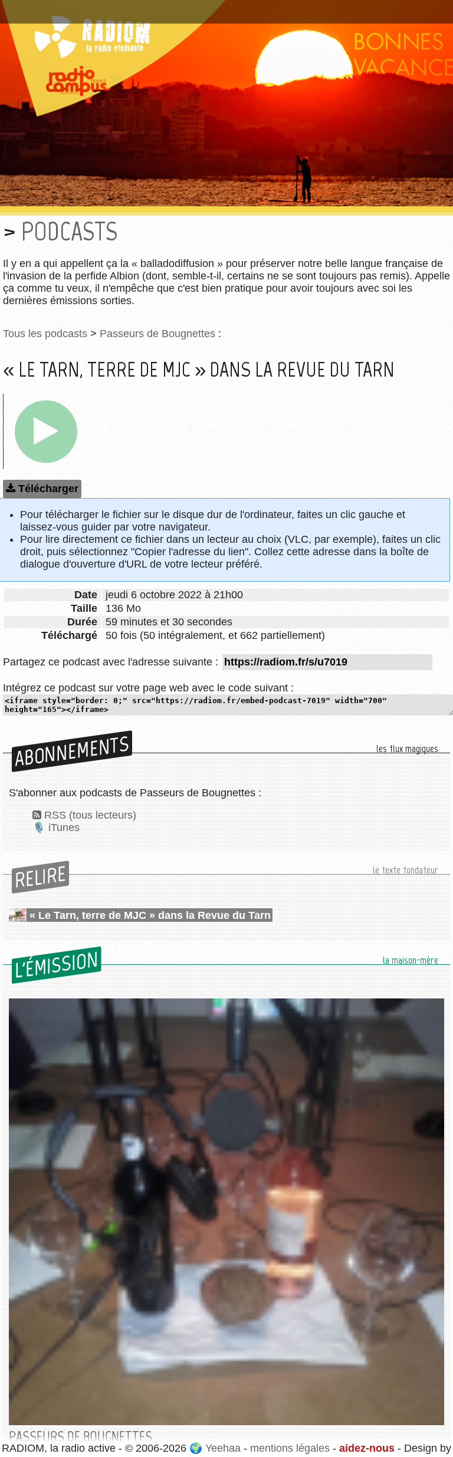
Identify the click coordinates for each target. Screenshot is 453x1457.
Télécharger (48, 489)
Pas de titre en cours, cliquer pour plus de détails (126, 8)
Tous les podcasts (45, 333)
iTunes (64, 827)
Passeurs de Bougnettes (157, 333)
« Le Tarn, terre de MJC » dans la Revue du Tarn (150, 915)
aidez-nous (367, 1448)
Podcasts (69, 231)
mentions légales (290, 1448)
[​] (46, 431)
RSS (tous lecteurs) (90, 815)
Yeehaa (223, 1448)
